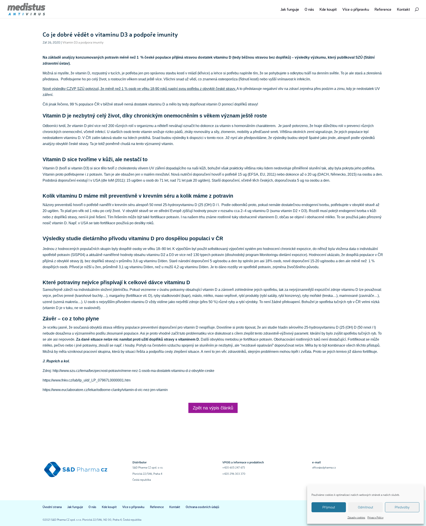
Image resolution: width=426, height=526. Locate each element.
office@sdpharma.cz (324, 467)
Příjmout (328, 507)
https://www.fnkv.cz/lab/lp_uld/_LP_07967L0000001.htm (86, 380)
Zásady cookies (356, 517)
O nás (309, 10)
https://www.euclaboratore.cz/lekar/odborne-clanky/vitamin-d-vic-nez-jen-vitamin (105, 390)
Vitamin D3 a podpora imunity (83, 42)
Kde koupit (328, 10)
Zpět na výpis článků (213, 407)
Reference (383, 10)
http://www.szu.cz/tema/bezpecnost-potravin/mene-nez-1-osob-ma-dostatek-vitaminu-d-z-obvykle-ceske (133, 371)
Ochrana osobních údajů (202, 507)
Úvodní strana (52, 507)
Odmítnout (365, 507)
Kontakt (403, 10)
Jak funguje (289, 10)
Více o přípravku (355, 10)
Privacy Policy (375, 517)
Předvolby (402, 507)
